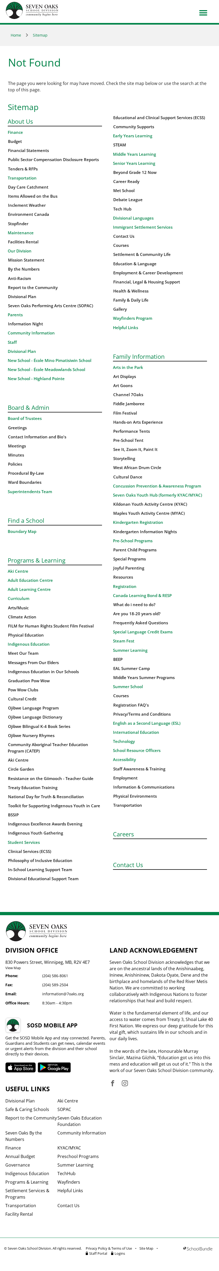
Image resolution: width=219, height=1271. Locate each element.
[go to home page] (32, 10)
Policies (15, 464)
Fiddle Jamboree (128, 404)
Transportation (22, 178)
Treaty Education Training (32, 787)
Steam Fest (123, 641)
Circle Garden (21, 769)
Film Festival (125, 413)
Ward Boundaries (24, 482)
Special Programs (129, 559)
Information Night (25, 324)
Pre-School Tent (128, 440)
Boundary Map (22, 531)
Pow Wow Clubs (23, 690)
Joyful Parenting (128, 568)
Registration (124, 586)
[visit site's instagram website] (125, 1083)
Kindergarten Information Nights (145, 532)
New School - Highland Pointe (36, 378)
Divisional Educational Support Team (43, 879)
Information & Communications (143, 787)
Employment (125, 778)
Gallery (120, 309)
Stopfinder (18, 224)
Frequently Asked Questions (140, 623)
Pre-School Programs (132, 541)
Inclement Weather (27, 205)
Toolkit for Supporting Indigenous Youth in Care (54, 806)
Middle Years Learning (134, 154)
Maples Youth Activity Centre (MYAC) (149, 513)
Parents (15, 315)
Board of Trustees (25, 418)
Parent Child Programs (135, 550)
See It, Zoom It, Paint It (135, 449)
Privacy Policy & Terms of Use (109, 1248)
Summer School (128, 686)
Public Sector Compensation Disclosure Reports (53, 159)
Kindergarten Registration (138, 522)
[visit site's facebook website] (113, 1083)
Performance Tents (131, 431)
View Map (13, 967)
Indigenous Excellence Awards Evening (45, 824)
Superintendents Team (30, 491)
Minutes (16, 455)
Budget (15, 141)
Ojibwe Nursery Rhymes (31, 735)
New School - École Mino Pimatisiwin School (49, 360)
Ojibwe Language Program (33, 708)
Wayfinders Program (132, 318)
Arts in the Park (128, 367)
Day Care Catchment (28, 187)
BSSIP (13, 815)
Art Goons (122, 385)
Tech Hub (122, 209)
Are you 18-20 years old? (137, 614)
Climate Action (22, 617)
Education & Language (135, 264)
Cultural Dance (127, 477)
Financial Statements (28, 150)
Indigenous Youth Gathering (35, 833)
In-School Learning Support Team (40, 869)
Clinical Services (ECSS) (29, 851)
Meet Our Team (23, 653)
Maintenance (21, 233)
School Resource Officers (137, 750)
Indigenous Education (29, 644)
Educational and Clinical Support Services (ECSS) (159, 117)
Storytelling (124, 458)
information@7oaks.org (63, 993)
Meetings (17, 446)
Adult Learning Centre (29, 589)
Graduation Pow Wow (29, 681)
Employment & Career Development (148, 273)
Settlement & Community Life (142, 254)
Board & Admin (28, 407)
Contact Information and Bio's (37, 437)
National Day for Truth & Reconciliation (46, 797)
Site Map (146, 1248)
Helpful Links (125, 327)
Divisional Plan (22, 296)
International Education (136, 732)
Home (16, 35)
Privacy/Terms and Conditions (142, 714)
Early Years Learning (132, 136)
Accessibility (124, 759)
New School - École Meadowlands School (46, 369)
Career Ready (126, 181)
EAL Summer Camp (131, 668)
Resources (123, 577)
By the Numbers (24, 269)
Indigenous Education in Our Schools (43, 672)
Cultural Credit (22, 699)
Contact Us (123, 236)
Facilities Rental (23, 242)
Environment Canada (28, 214)
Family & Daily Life (130, 300)
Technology (124, 741)
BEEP (118, 659)
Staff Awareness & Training (139, 769)
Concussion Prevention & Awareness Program (157, 486)
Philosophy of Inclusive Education (40, 860)
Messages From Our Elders (33, 662)
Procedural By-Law (26, 473)
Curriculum (18, 598)
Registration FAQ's (131, 705)
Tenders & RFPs (23, 169)
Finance (15, 132)
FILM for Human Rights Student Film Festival (51, 626)
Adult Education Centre (30, 580)
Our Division (20, 251)
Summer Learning (130, 650)
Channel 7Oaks (128, 394)
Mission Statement (26, 260)
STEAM (119, 145)
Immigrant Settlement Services (143, 227)
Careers (123, 834)
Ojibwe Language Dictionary (35, 717)
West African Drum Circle (137, 467)
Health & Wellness (130, 291)
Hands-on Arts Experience (138, 422)
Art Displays (124, 376)
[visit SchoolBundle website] (197, 1252)
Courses (121, 245)
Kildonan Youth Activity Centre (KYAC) (150, 504)
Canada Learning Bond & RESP (142, 595)
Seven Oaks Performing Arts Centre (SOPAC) (50, 306)
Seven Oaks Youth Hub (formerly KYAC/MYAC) (157, 495)
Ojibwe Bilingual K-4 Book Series (39, 726)
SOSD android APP (54, 1067)
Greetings (17, 428)
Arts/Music (18, 608)
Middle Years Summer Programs (144, 677)
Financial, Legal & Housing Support (146, 282)
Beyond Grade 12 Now (135, 172)
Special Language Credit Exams (143, 632)
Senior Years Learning (134, 163)
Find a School (26, 520)
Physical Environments (135, 796)
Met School (124, 190)
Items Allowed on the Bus (32, 196)
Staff (12, 342)
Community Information (31, 333)
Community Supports (133, 127)
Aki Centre (18, 571)
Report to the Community (33, 287)
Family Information (139, 356)
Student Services (24, 842)
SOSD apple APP (20, 1067)
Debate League (128, 199)
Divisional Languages (133, 218)
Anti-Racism (19, 278)
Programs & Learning (36, 560)
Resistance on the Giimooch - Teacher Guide (50, 778)
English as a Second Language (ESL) (147, 723)
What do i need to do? (134, 604)
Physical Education (26, 635)
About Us (20, 121)
